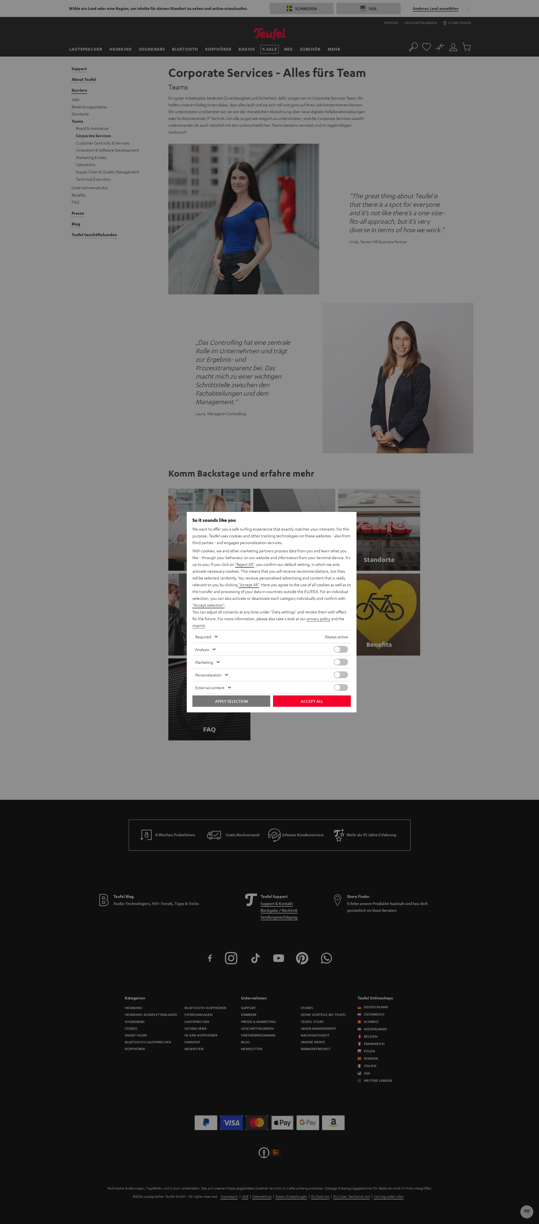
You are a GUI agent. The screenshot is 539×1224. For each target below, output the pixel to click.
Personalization (208, 674)
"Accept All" (249, 584)
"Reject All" (244, 564)
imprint (198, 625)
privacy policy (318, 618)
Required (203, 636)
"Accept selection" (208, 604)
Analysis (202, 649)
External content (209, 687)
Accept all (312, 701)
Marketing (204, 662)
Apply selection (231, 701)
